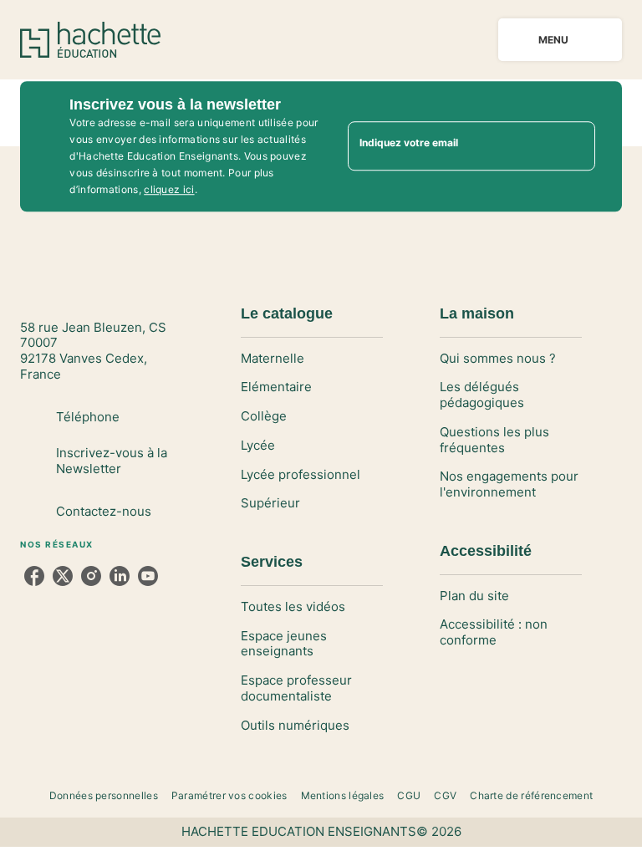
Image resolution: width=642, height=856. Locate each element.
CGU (408, 795)
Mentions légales (343, 795)
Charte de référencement (531, 795)
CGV (445, 795)
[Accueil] (90, 39)
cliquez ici (169, 189)
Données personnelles (103, 795)
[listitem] (34, 576)
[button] (312, 359)
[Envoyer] (575, 146)
